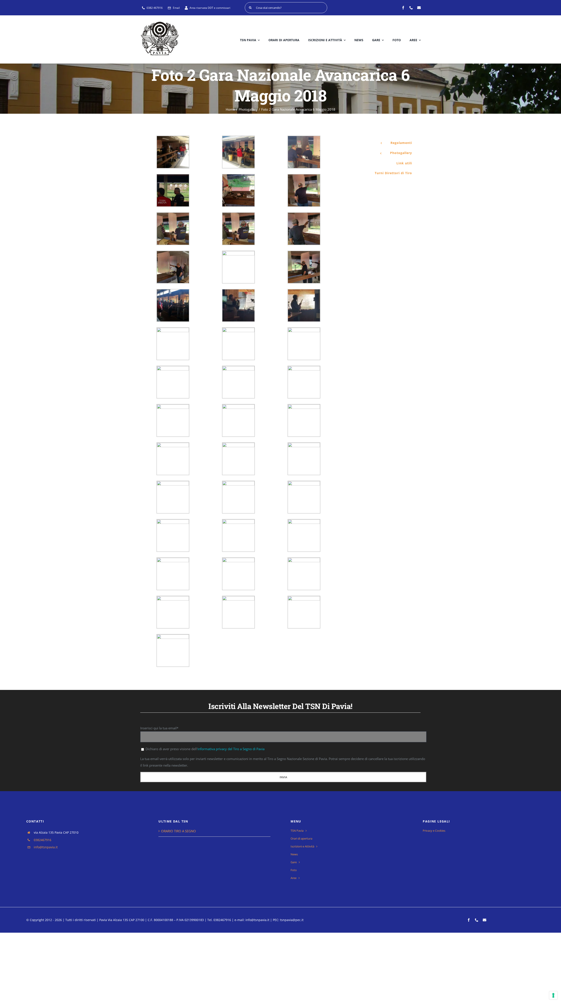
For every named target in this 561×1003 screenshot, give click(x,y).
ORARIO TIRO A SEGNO (178, 831)
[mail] (419, 7)
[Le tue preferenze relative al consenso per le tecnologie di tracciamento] (553, 995)
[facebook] (403, 7)
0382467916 (42, 840)
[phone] (411, 7)
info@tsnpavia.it (46, 847)
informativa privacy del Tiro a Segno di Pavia (231, 749)
